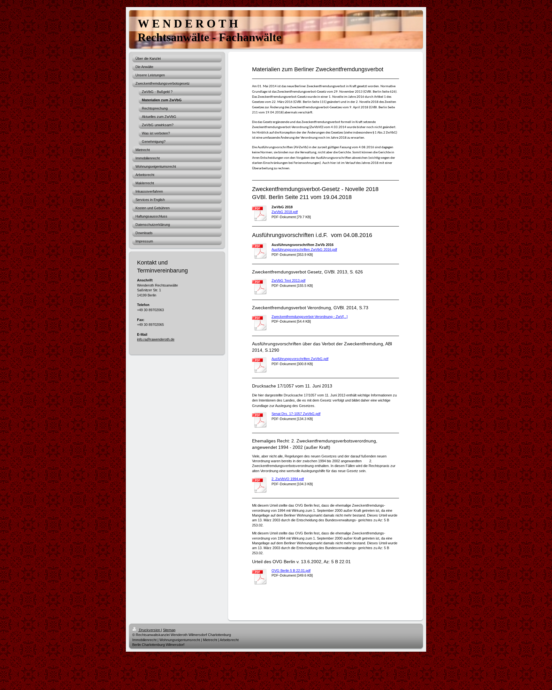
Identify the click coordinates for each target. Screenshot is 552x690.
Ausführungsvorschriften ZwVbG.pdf (300, 359)
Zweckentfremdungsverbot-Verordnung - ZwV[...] (310, 316)
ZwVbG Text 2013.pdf (288, 280)
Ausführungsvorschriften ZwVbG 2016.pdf (304, 249)
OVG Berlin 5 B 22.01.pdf (291, 570)
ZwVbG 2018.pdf (285, 212)
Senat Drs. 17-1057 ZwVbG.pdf (296, 414)
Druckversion (149, 630)
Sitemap (169, 630)
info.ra (142, 339)
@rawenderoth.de (160, 339)
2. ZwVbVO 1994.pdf (288, 479)
